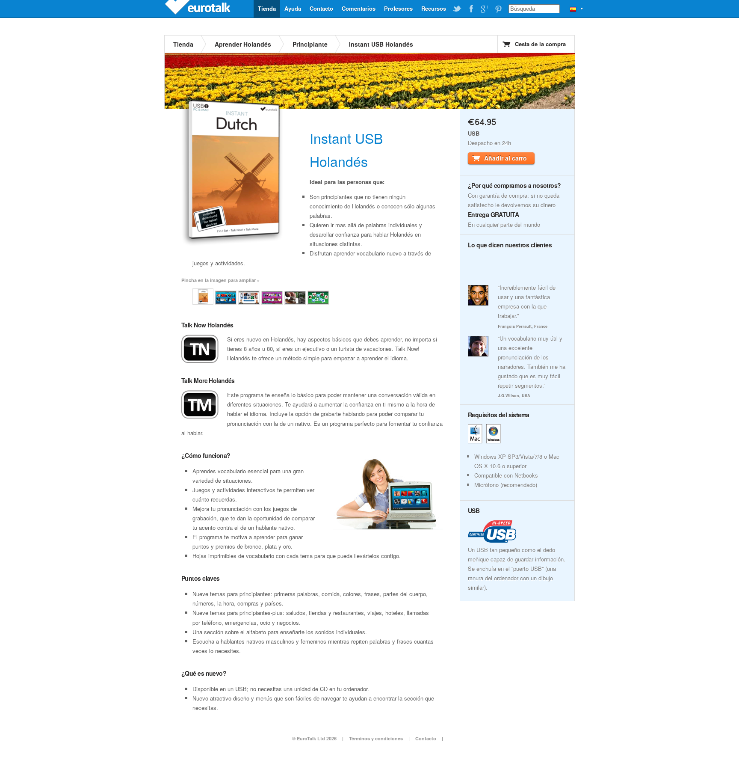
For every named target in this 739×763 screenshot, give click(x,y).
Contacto (321, 8)
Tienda (267, 8)
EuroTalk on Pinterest (498, 9)
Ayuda (292, 8)
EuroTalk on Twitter (457, 9)
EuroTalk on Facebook (471, 9)
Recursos (433, 8)
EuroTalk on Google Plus (484, 9)
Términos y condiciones (376, 738)
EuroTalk (198, 8)
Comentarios (358, 8)
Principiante (310, 44)
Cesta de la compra (540, 44)
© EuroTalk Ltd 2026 (314, 738)
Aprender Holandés (243, 44)
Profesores (398, 8)
